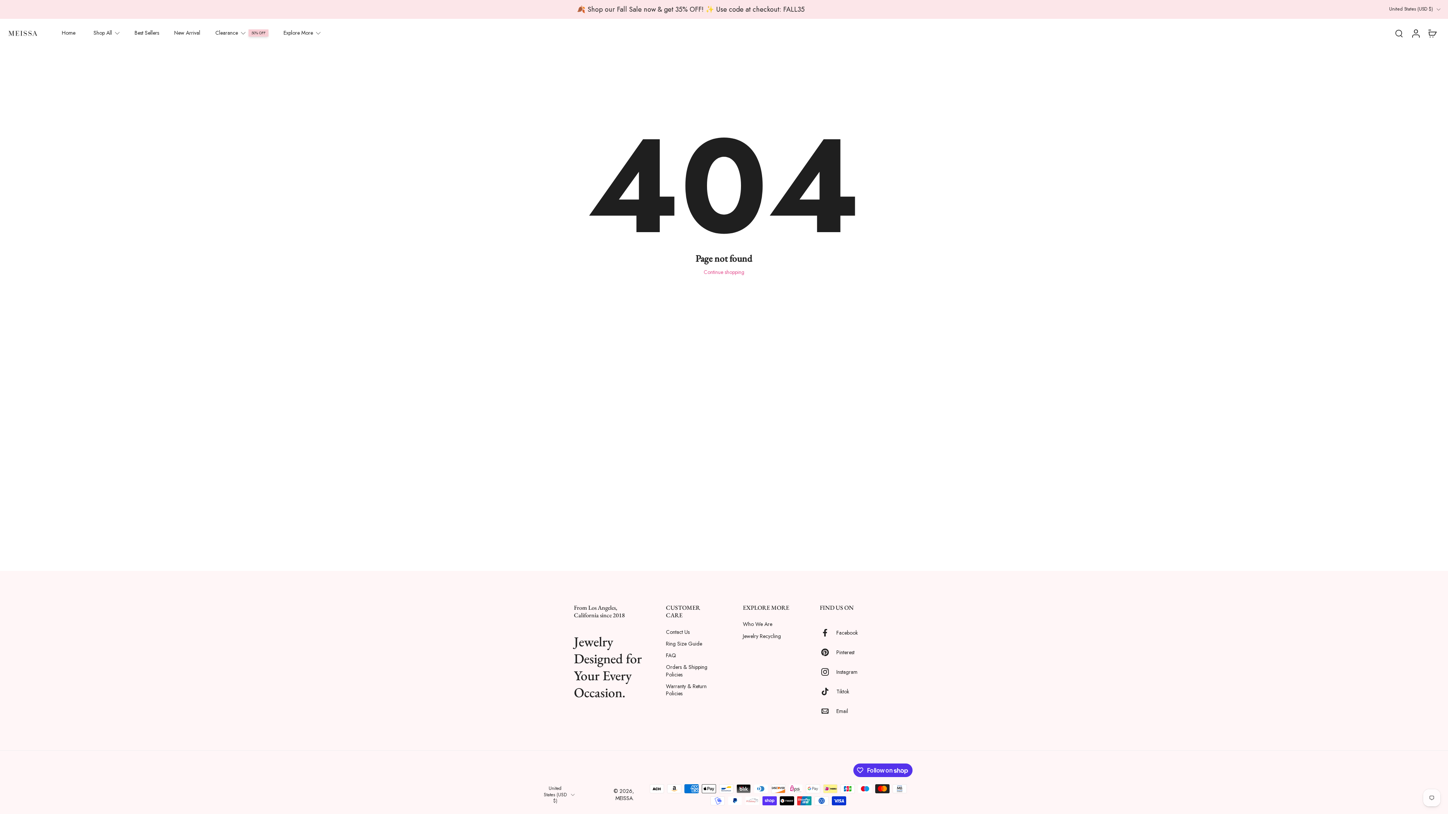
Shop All (103, 33)
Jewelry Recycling (762, 636)
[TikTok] (828, 692)
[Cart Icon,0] (1432, 33)
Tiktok (842, 691)
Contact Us (678, 632)
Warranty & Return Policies (686, 690)
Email (842, 711)
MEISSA (624, 798)
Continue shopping (724, 272)
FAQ (671, 655)
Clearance (226, 33)
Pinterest (845, 652)
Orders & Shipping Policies (686, 671)
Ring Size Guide (684, 643)
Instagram (846, 672)
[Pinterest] (828, 652)
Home (68, 33)
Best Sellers (147, 33)
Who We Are (757, 624)
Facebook (847, 633)
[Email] (828, 711)
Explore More (298, 33)
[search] (1399, 33)
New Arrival (187, 33)
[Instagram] (828, 672)
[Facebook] (828, 633)
